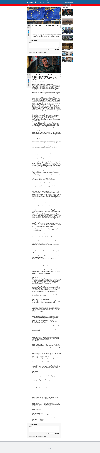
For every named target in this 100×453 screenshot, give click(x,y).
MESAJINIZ (53, 0)
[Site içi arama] (72, 5)
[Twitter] (28, 32)
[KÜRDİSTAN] (40, 3)
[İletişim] (71, 5)
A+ (60, 25)
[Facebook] (28, 30)
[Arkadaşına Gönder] (28, 33)
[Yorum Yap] (28, 36)
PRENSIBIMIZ (56, 0)
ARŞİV (47, 0)
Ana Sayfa (41, 0)
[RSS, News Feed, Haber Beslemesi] (50, 448)
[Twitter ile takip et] (49, 448)
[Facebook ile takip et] (48, 448)
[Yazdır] (28, 35)
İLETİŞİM (50, 0)
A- (60, 76)
